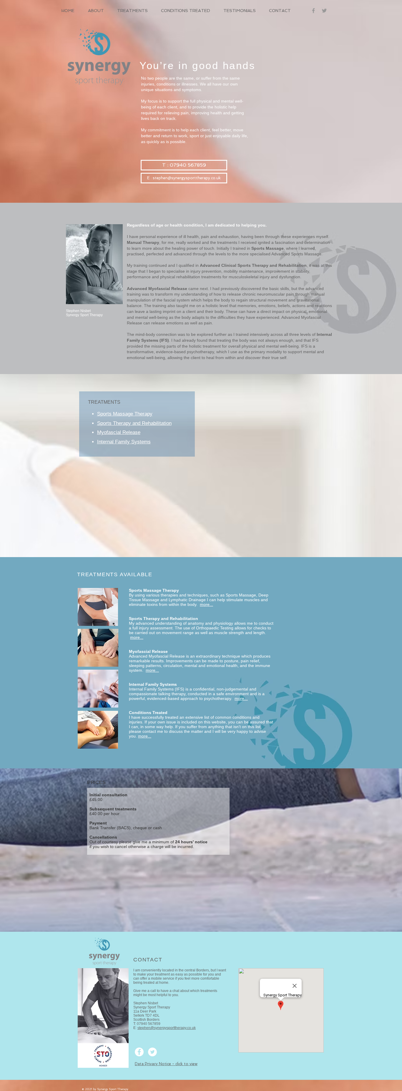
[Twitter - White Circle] (152, 1052)
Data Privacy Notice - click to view (166, 1064)
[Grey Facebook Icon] (313, 10)
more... (136, 637)
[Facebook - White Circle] (139, 1052)
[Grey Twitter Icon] (324, 10)
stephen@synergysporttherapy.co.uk (166, 1028)
